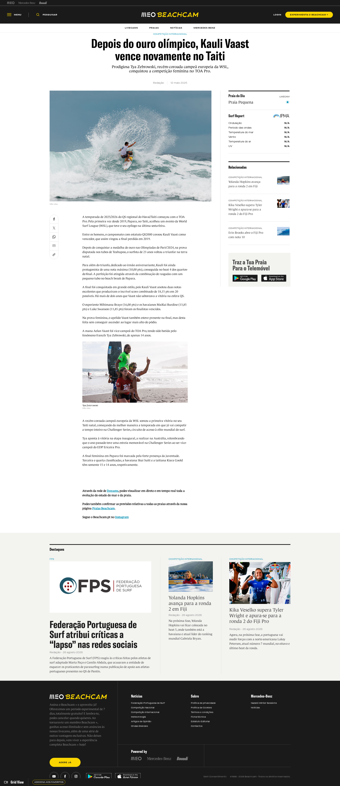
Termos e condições (202, 712)
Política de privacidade (203, 703)
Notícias (255, 707)
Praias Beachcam (103, 508)
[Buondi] (43, 3)
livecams (112, 491)
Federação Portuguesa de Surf (148, 703)
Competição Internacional (245, 177)
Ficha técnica (198, 716)
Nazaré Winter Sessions (264, 703)
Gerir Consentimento (214, 776)
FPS (52, 559)
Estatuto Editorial (200, 721)
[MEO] (11, 3)
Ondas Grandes (139, 726)
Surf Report (236, 116)
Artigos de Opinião (141, 721)
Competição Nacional (142, 707)
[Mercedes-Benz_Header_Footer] (26, 3)
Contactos (196, 726)
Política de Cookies (201, 707)
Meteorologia (138, 716)
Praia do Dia (236, 96)
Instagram (122, 517)
